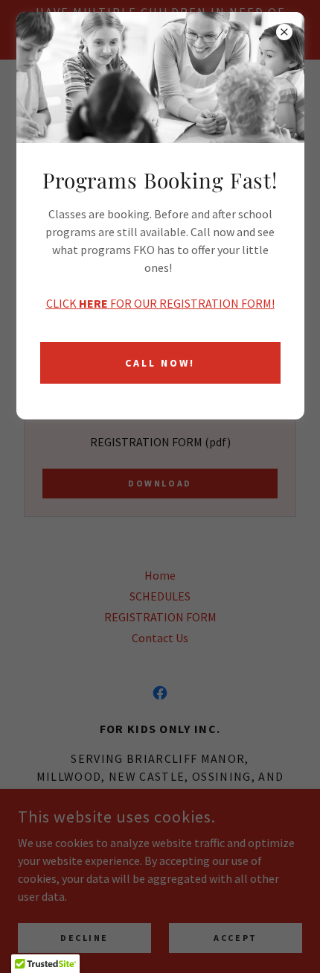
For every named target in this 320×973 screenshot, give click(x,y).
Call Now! (160, 363)
